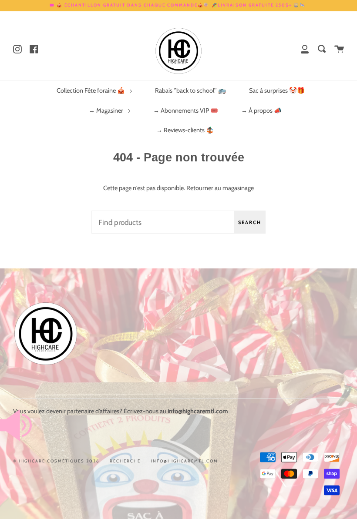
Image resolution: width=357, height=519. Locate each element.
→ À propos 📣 (261, 110)
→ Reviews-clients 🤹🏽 (185, 130)
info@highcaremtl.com (184, 461)
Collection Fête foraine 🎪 (91, 90)
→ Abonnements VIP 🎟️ (185, 110)
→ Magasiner (107, 110)
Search (249, 222)
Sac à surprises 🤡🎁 (277, 90)
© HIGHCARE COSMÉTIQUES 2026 (56, 461)
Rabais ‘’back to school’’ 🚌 (190, 90)
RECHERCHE (125, 461)
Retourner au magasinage (220, 188)
